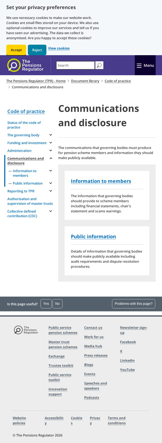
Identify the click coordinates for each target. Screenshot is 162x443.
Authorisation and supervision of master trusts (30, 201)
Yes (46, 303)
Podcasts (91, 397)
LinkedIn (127, 360)
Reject (37, 50)
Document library (85, 81)
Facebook (128, 342)
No (57, 303)
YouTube (127, 369)
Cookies (76, 420)
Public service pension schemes (63, 330)
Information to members (24, 173)
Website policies (19, 420)
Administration (19, 150)
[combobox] (75, 65)
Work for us (94, 337)
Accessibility (54, 420)
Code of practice (118, 81)
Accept (16, 50)
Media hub (93, 346)
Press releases (96, 355)
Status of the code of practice (24, 125)
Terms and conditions (117, 420)
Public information (28, 183)
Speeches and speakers (95, 386)
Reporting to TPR (20, 191)
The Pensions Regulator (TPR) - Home (36, 81)
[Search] (99, 65)
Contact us (93, 327)
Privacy (95, 420)
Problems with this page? (134, 303)
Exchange (57, 356)
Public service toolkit (60, 377)
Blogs (88, 364)
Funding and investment (26, 143)
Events (89, 374)
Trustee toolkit (61, 365)
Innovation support (58, 391)
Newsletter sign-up (133, 330)
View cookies (59, 48)
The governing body (23, 135)
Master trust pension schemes (63, 344)
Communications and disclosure (25, 160)
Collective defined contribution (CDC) (22, 213)
